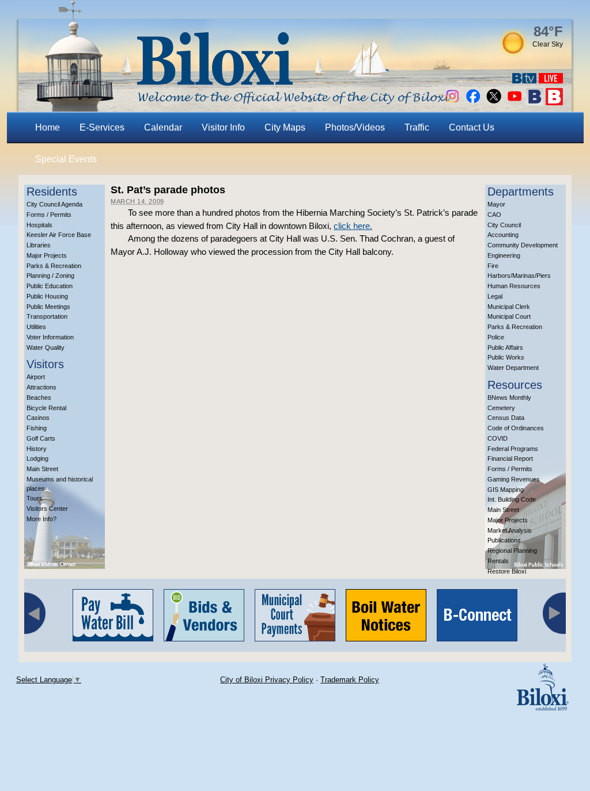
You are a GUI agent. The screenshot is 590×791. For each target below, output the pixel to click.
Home (47, 127)
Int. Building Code (511, 499)
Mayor (496, 204)
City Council (504, 224)
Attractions (41, 387)
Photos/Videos (355, 127)
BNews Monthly (509, 397)
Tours (35, 498)
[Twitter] (494, 102)
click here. (353, 226)
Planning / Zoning (50, 275)
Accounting (503, 234)
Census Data (505, 417)
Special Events (66, 159)
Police (495, 337)
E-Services (102, 127)
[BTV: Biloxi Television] (524, 80)
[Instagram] (452, 102)
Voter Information (50, 337)
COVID (497, 438)
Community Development (522, 245)
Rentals (498, 560)
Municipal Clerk (508, 306)
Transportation (47, 316)
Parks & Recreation (54, 265)
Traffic (416, 127)
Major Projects (47, 255)
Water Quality (46, 347)
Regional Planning (512, 550)
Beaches (39, 397)
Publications (504, 540)
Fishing (37, 428)
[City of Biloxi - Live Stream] (551, 80)
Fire (492, 265)
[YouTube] (514, 102)
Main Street (42, 468)
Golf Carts (41, 438)
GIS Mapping (505, 489)
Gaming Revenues (513, 479)
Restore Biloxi (506, 571)
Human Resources (513, 285)
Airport (36, 376)
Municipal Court (509, 316)
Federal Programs (512, 448)
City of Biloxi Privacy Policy (266, 679)
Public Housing (47, 296)
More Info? (41, 518)
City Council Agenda (54, 204)
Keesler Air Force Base (59, 234)
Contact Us (471, 127)
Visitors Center (47, 508)
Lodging (37, 458)
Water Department (513, 367)
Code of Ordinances (515, 428)
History (37, 448)
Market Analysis (509, 530)
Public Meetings (48, 306)
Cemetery (501, 407)
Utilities (36, 326)
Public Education (50, 285)
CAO (494, 214)
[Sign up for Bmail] (534, 102)
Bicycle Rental (46, 407)
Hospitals (39, 224)
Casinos (38, 417)
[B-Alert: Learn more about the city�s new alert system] (554, 102)
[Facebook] (473, 102)
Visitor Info (223, 127)
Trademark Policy (349, 679)
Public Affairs (505, 347)
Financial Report (510, 458)
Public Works (505, 357)
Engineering (503, 255)
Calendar (163, 127)
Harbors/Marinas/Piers (519, 275)
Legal (494, 296)
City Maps (284, 127)
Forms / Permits (49, 214)
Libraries (39, 245)
